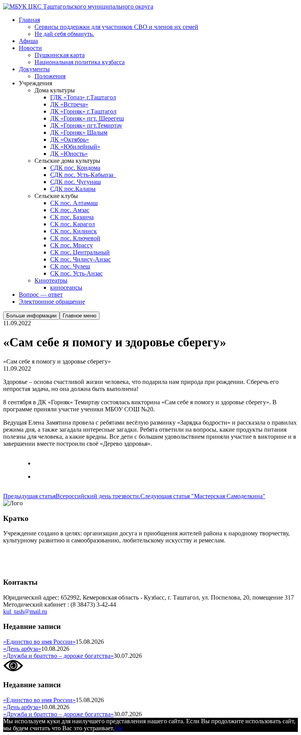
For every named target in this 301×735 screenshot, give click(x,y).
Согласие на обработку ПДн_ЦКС (49, 553)
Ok (118, 728)
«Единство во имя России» (39, 641)
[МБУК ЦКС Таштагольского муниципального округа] (78, 6)
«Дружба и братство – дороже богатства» (58, 655)
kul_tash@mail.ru (25, 611)
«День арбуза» (22, 648)
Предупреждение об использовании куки (58, 567)
